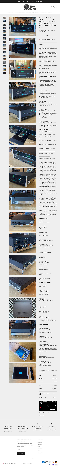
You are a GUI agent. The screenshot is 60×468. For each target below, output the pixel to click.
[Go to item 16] (4, 69)
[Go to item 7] (4, 38)
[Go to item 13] (4, 59)
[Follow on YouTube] (33, 458)
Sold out (48, 35)
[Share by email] (48, 412)
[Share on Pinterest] (46, 412)
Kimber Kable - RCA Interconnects (45, 131)
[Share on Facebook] (43, 412)
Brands (39, 450)
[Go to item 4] (4, 28)
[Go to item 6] (4, 35)
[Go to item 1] (4, 18)
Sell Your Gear (40, 448)
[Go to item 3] (4, 24)
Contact (39, 454)
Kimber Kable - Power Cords (44, 153)
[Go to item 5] (4, 31)
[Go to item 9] (4, 45)
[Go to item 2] (4, 21)
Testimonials (40, 452)
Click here (19, 428)
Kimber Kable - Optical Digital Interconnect (47, 150)
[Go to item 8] (4, 42)
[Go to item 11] (4, 52)
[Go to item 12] (4, 55)
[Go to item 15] (4, 66)
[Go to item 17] (4, 73)
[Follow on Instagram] (30, 458)
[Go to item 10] (4, 49)
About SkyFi (40, 442)
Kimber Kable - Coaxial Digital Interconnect (47, 148)
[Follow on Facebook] (27, 458)
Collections (40, 444)
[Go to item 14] (4, 62)
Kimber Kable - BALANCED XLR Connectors (47, 136)
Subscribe (21, 453)
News (39, 446)
